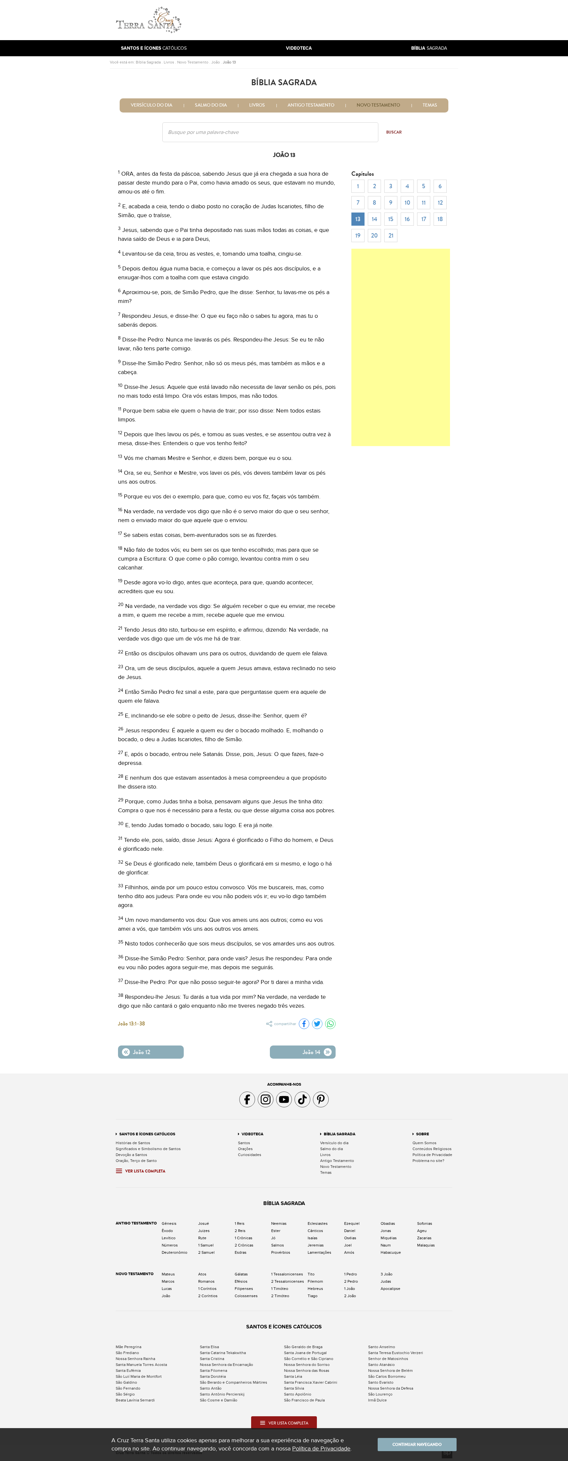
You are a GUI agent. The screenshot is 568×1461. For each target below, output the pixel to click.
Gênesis (169, 1223)
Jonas (386, 1230)
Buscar (394, 132)
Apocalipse (390, 1288)
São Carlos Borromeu (387, 1376)
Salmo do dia (211, 105)
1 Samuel (206, 1245)
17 (423, 219)
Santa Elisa (209, 1347)
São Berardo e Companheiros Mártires (233, 1382)
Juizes (204, 1230)
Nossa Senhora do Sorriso (307, 1364)
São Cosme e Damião (218, 1400)
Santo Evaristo (380, 1382)
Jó (273, 1238)
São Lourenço (380, 1394)
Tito (311, 1274)
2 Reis (240, 1230)
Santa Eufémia (128, 1370)
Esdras (241, 1252)
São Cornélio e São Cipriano (308, 1358)
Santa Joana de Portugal (305, 1352)
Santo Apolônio (297, 1394)
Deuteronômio (174, 1252)
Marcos (168, 1281)
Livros (169, 62)
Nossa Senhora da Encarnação (226, 1364)
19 (358, 235)
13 (358, 219)
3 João (386, 1274)
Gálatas (241, 1274)
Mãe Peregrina (128, 1347)
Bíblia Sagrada (148, 62)
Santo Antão (211, 1388)
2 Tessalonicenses (287, 1281)
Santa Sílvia (294, 1388)
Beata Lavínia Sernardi (135, 1400)
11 (424, 202)
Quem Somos (425, 1143)
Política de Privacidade (432, 1154)
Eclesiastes (318, 1223)
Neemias (279, 1223)
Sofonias (424, 1223)
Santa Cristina (212, 1358)
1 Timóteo (279, 1288)
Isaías (313, 1238)
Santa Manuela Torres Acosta (141, 1364)
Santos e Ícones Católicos (147, 1134)
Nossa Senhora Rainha (135, 1358)
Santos (244, 1143)
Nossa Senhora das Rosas (306, 1370)
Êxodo (167, 1230)
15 (390, 219)
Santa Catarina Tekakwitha (223, 1352)
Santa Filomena (213, 1370)
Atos (202, 1274)
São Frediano (127, 1352)
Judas (386, 1281)
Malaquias (426, 1245)
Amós (349, 1252)
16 (407, 219)
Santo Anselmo (381, 1347)
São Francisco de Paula (304, 1400)
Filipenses (244, 1288)
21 (391, 235)
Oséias (350, 1238)
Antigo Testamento (311, 105)
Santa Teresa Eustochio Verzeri (395, 1352)
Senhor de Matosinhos (388, 1358)
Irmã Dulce (377, 1400)
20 (374, 235)
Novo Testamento (192, 62)
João (215, 62)
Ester (275, 1230)
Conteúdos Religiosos (432, 1148)
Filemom (315, 1281)
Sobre (422, 1134)
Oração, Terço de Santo (136, 1160)
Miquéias (389, 1238)
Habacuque (391, 1252)
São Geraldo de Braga (303, 1347)
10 (407, 202)
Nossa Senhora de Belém (390, 1370)
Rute (202, 1238)
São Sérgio (125, 1394)
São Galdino (126, 1382)
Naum (386, 1245)
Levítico (169, 1238)
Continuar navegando (417, 1445)
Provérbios (280, 1252)
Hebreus (315, 1288)
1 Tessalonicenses (287, 1274)
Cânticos (315, 1230)
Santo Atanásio (381, 1364)
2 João (350, 1296)
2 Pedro (351, 1281)
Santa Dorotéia (213, 1376)
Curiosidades (249, 1154)
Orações (245, 1148)
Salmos (277, 1245)
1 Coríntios (207, 1288)
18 (440, 219)
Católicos (154, 48)
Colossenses (246, 1296)
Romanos (206, 1281)
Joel (348, 1245)
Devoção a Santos (131, 1154)
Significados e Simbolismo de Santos (148, 1148)
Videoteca (252, 1134)
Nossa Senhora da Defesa (390, 1388)
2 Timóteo (280, 1296)
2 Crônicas (244, 1245)
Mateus (168, 1274)
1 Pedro (350, 1274)
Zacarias (424, 1238)
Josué (203, 1223)
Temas (430, 105)
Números (170, 1245)
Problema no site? (428, 1160)
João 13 (229, 62)
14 (374, 219)
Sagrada (429, 48)
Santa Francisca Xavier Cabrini (310, 1382)
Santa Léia (293, 1376)
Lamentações (319, 1252)
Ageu (422, 1230)
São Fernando (128, 1388)
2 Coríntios (208, 1296)
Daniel (349, 1230)
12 (440, 202)
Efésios (241, 1281)
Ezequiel (352, 1223)
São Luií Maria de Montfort (139, 1376)
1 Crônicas (243, 1238)
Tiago (313, 1296)
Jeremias (316, 1245)
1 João (349, 1288)
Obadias (388, 1223)
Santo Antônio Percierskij (222, 1394)
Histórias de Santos (133, 1143)
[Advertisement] (328, 20)
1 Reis (240, 1223)
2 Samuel (206, 1252)
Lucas (167, 1288)
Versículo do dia (151, 105)
